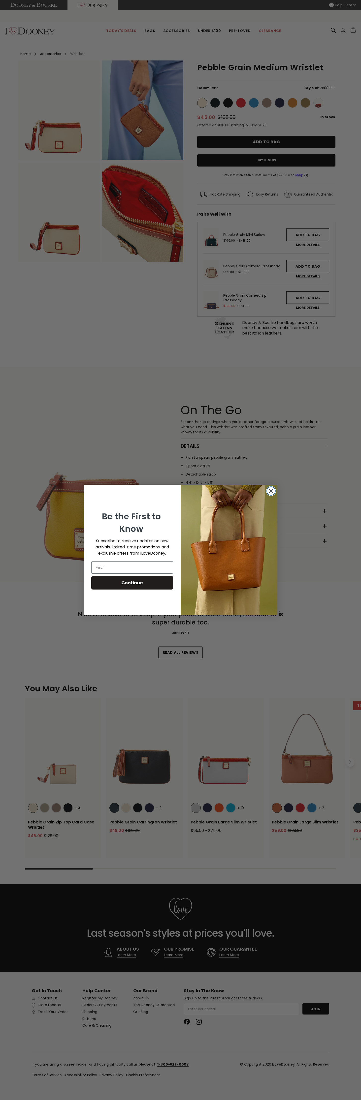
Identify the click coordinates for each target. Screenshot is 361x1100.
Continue (132, 583)
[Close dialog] (271, 491)
